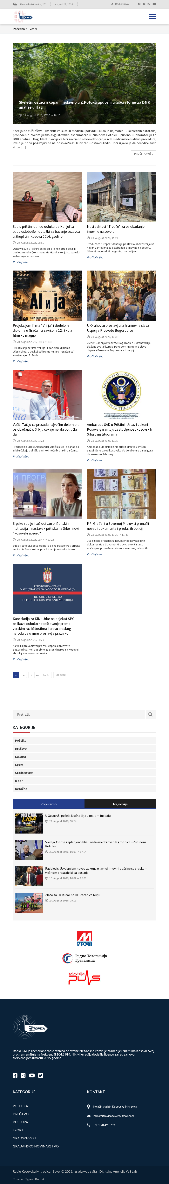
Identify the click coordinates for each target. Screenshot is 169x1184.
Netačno (21, 788)
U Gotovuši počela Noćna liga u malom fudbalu (78, 815)
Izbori (19, 780)
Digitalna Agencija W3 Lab (118, 1171)
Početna (20, 29)
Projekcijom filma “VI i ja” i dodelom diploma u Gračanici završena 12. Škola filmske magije (42, 330)
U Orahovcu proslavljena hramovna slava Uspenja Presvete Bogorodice (118, 328)
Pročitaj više (143, 154)
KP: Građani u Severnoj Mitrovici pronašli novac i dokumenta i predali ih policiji (118, 526)
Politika (20, 740)
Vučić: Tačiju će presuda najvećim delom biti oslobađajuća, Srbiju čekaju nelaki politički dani (46, 429)
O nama (18, 1179)
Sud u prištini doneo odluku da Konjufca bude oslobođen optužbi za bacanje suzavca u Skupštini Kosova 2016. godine (46, 231)
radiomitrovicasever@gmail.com (114, 1115)
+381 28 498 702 (104, 1125)
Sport (19, 764)
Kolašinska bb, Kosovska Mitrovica (115, 1106)
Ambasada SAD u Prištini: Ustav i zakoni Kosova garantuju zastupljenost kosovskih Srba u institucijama (119, 429)
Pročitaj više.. (21, 262)
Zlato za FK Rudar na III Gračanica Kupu (72, 895)
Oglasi (29, 1179)
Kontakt (40, 1179)
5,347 (46, 675)
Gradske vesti (24, 772)
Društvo (21, 748)
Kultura (20, 756)
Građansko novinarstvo (36, 1146)
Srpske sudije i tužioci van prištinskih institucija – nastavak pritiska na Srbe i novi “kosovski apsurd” (46, 528)
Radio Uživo (122, 4)
